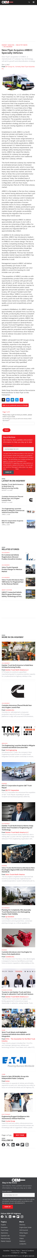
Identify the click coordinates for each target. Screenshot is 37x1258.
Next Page (20, 1135)
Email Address (8, 445)
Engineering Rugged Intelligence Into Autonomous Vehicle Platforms (16, 1117)
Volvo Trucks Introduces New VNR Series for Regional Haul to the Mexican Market (12, 582)
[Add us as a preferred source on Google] (21, 399)
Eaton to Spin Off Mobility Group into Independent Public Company (15, 1077)
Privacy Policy (23, 469)
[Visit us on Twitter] (8, 1144)
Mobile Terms (11, 469)
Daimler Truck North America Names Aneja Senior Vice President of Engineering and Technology (17, 828)
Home (3, 1030)
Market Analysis (8, 45)
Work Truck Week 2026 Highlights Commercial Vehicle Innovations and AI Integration (16, 1034)
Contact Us (15, 1253)
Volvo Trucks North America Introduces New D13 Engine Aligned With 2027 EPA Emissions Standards (18, 870)
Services (4, 743)
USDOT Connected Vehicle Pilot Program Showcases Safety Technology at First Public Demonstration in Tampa (12, 594)
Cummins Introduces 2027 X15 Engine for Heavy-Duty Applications (17, 953)
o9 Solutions (9, 917)
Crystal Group (10, 1121)
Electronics (6, 1114)
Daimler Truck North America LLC (16, 670)
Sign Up (8, 472)
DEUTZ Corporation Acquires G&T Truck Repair (12, 521)
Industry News (21, 45)
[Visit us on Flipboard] (22, 1144)
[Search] (29, 2)
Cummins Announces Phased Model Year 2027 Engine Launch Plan (12, 498)
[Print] (3, 399)
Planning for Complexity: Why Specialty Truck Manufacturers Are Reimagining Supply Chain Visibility (16, 912)
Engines (4, 783)
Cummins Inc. (9, 710)
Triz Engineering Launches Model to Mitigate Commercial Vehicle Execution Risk (13, 510)
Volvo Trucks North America (15, 874)
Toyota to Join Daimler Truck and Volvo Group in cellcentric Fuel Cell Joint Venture (17, 993)
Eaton (7, 1081)
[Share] (8, 399)
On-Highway (7, 47)
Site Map (24, 1253)
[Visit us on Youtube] (17, 1144)
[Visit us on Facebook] (3, 1144)
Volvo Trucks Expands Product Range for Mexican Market (12, 569)
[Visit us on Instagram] (27, 1144)
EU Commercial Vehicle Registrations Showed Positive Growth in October (12, 557)
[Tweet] (17, 399)
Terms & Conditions (28, 1250)
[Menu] (33, 2)
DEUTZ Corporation (12, 790)
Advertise (6, 1250)
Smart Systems (7, 590)
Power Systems (7, 990)
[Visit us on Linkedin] (13, 1144)
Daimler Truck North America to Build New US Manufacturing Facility (12, 486)
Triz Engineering (11, 750)
